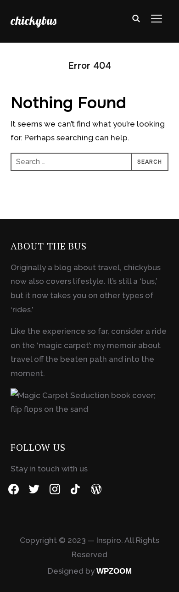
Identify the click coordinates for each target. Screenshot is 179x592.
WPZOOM (114, 571)
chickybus (33, 20)
